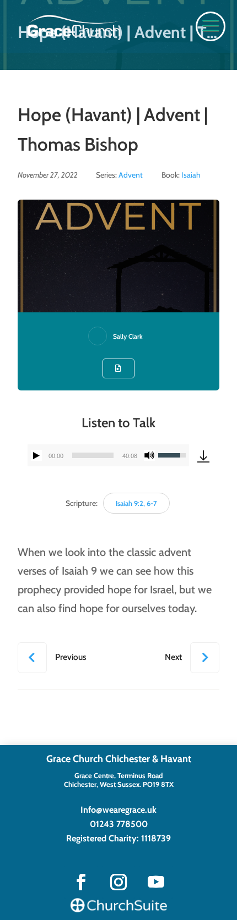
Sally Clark (128, 336)
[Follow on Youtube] (156, 882)
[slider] (92, 455)
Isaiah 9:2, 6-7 (136, 503)
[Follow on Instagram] (118, 882)
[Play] (36, 455)
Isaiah (191, 175)
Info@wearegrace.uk (118, 810)
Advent (130, 175)
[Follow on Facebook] (81, 882)
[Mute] (149, 455)
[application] (108, 455)
